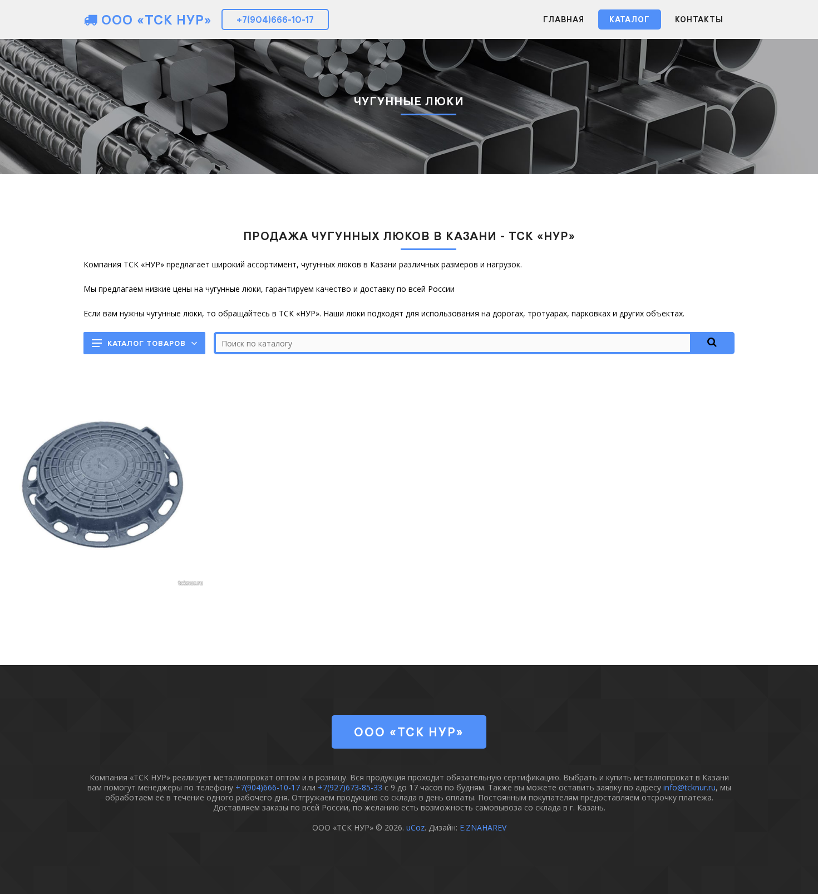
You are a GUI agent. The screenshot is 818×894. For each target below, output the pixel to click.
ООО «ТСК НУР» (154, 19)
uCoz (415, 827)
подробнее (103, 500)
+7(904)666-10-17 (275, 19)
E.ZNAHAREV (483, 827)
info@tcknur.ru (689, 787)
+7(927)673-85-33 (350, 787)
